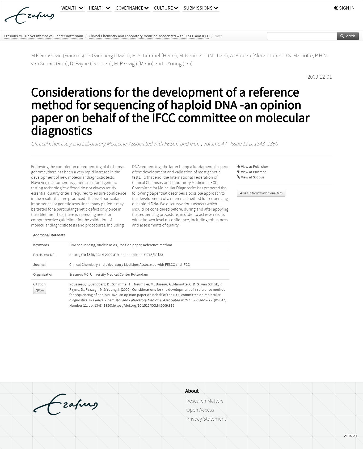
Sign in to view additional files (262, 193)
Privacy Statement (206, 419)
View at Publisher (254, 167)
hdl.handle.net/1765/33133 (141, 255)
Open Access (200, 410)
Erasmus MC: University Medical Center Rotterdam (43, 36)
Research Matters (204, 401)
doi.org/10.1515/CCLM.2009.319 (94, 255)
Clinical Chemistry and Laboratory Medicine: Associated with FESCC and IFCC (149, 36)
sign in (346, 8)
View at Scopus (252, 177)
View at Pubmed (253, 172)
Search (349, 36)
